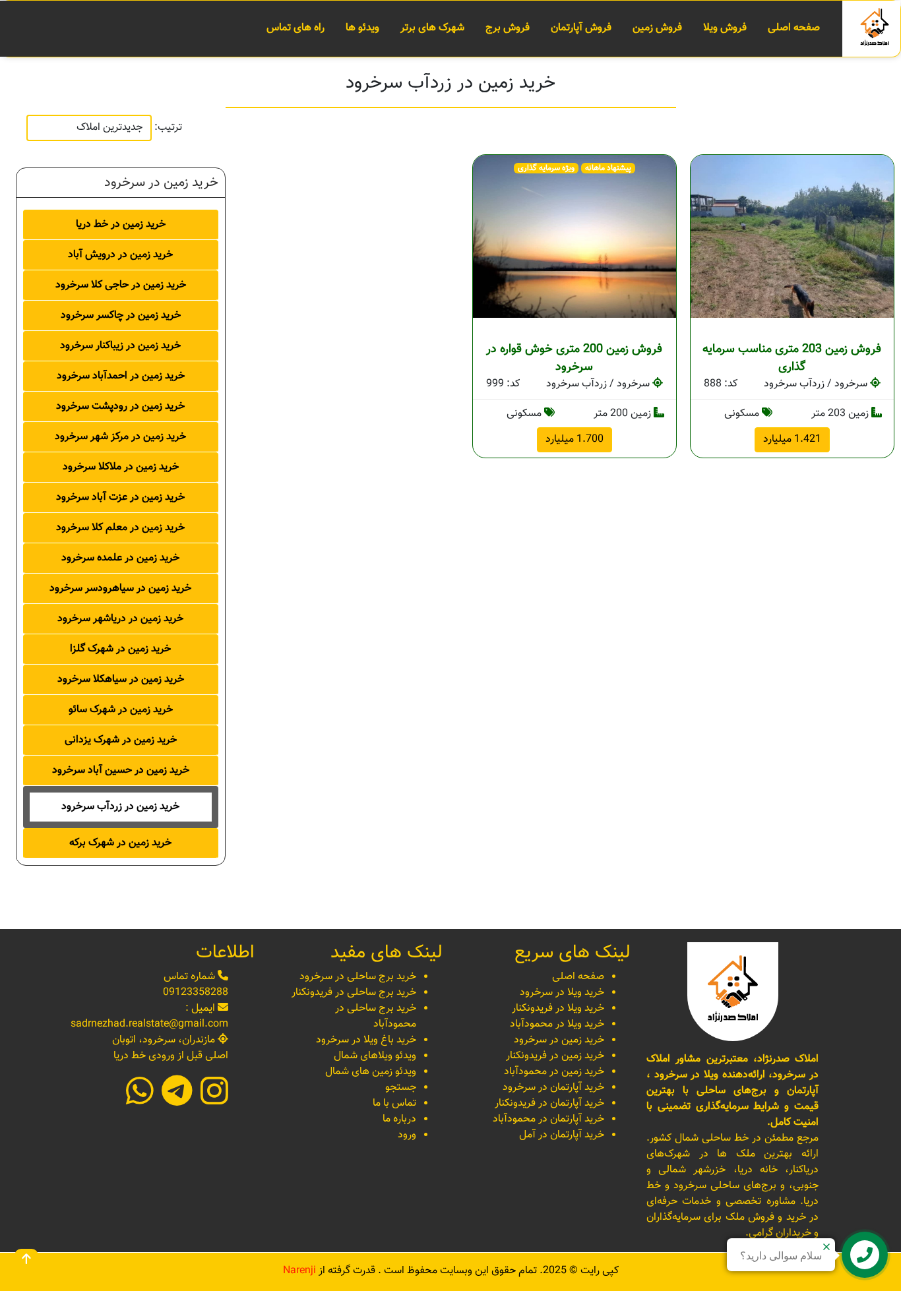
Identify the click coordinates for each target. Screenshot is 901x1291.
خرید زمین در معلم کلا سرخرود (120, 528)
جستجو (400, 1087)
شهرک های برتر (432, 28)
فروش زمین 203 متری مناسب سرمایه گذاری (791, 358)
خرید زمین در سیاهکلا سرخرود (120, 679)
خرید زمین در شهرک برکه (120, 843)
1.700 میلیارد (574, 439)
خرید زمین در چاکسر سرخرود (121, 315)
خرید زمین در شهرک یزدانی (121, 740)
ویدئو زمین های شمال (370, 1072)
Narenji (299, 1271)
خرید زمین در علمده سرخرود (120, 558)
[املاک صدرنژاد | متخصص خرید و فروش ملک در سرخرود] (874, 29)
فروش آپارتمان (581, 28)
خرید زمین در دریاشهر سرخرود (120, 619)
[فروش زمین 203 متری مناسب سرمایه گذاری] (792, 236)
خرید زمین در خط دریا (121, 224)
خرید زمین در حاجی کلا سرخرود (120, 285)
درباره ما (399, 1119)
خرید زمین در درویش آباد (120, 255)
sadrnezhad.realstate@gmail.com (149, 1024)
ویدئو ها (362, 28)
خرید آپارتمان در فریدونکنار (549, 1103)
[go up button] (26, 1261)
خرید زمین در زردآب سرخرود (120, 806)
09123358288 (195, 992)
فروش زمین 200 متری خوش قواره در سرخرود (574, 358)
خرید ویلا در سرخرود (562, 992)
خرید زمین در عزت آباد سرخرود (120, 497)
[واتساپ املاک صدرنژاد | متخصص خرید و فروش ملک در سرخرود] (140, 1100)
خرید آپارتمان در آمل (561, 1135)
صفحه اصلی (794, 28)
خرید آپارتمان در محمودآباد (548, 1119)
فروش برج (507, 28)
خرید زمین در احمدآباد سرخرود (121, 376)
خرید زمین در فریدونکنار (555, 1056)
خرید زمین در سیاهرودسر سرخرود (120, 588)
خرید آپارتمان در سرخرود (553, 1087)
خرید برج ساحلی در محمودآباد (375, 1016)
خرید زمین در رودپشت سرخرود (120, 406)
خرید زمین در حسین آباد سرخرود (120, 770)
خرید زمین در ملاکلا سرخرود (121, 467)
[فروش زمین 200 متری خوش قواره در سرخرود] (574, 236)
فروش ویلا (725, 28)
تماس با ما (394, 1103)
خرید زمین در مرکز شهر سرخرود (120, 437)
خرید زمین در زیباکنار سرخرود (120, 346)
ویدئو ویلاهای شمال (375, 1056)
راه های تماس (295, 28)
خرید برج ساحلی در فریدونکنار (354, 992)
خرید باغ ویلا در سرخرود (366, 1040)
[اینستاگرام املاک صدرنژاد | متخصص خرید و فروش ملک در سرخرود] (214, 1100)
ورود (407, 1135)
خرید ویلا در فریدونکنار (558, 1008)
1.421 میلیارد (792, 439)
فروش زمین (657, 28)
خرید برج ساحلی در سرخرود (357, 977)
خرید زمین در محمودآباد (554, 1072)
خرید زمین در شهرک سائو (121, 710)
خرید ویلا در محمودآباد (557, 1024)
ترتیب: (168, 127)
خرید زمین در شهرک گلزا (120, 649)
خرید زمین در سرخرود (559, 1040)
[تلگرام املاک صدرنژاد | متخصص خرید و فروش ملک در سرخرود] (177, 1100)
